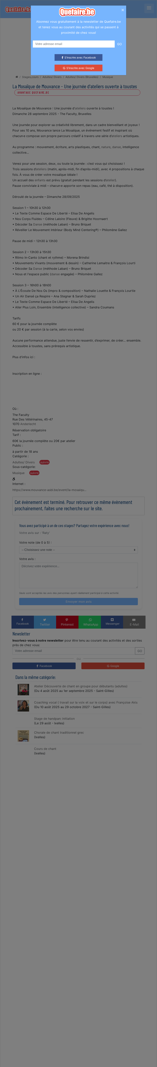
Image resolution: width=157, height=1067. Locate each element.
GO (119, 44)
